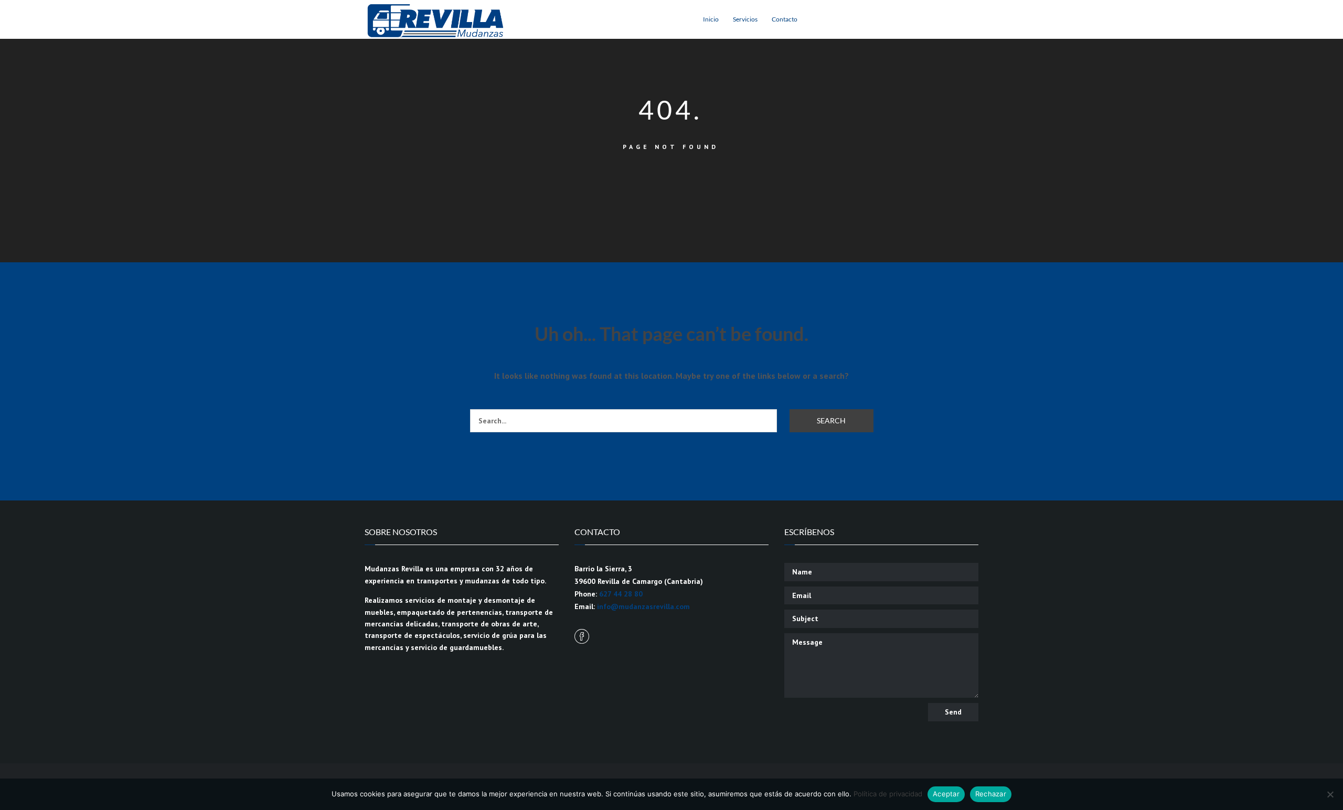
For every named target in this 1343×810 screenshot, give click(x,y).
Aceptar (946, 794)
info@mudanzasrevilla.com (643, 606)
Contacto (784, 19)
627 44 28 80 (621, 594)
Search (831, 420)
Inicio (711, 19)
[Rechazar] (1330, 794)
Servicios (745, 19)
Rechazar (990, 794)
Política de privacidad (888, 794)
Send (953, 712)
